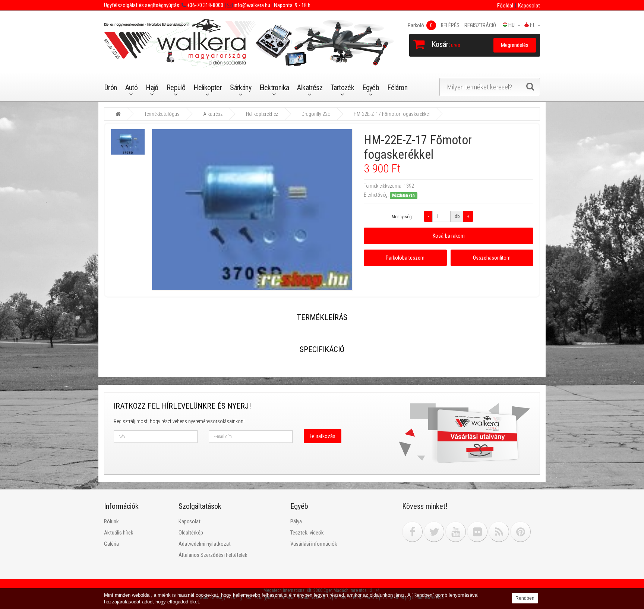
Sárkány (240, 87)
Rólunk (111, 521)
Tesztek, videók (307, 532)
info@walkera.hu (251, 5)
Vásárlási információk (313, 543)
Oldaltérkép (191, 532)
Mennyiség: (402, 216)
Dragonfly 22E (316, 114)
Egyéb (370, 87)
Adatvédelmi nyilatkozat (205, 543)
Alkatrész (309, 87)
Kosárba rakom (449, 236)
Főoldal (505, 5)
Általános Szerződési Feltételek (213, 555)
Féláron (397, 87)
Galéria (111, 543)
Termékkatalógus (162, 114)
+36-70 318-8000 (204, 5)
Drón (110, 87)
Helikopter (207, 87)
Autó (131, 87)
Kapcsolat (529, 5)
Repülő (176, 87)
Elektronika (274, 87)
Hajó (152, 87)
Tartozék (342, 87)
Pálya (296, 521)
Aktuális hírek (118, 532)
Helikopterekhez (262, 114)
